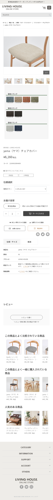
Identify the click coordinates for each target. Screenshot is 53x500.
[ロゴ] (12, 7)
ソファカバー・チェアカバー (42, 22)
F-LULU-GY (10, 131)
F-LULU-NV (18, 131)
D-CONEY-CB (18, 116)
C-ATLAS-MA (26, 102)
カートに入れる (38, 213)
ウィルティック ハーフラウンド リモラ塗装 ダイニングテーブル (31, 429)
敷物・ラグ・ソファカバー (23, 22)
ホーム (4, 22)
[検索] (50, 15)
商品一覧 (11, 22)
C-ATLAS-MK (18, 102)
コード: (5, 163)
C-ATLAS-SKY (10, 102)
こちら (25, 266)
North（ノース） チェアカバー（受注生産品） (30, 358)
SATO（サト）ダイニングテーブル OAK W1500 (30, 395)
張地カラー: (7, 189)
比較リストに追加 (38, 222)
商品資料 (40, 228)
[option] (26, 51)
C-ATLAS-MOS (35, 102)
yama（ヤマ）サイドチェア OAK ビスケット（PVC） (13, 395)
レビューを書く (26, 317)
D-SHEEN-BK (10, 116)
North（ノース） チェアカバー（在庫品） (12, 358)
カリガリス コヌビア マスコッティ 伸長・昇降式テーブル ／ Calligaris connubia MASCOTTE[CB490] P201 (13, 429)
